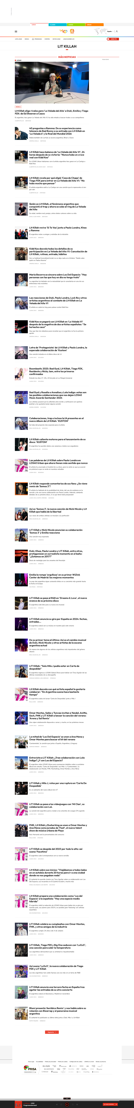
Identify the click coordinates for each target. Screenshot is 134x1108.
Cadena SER (81, 1066)
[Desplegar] (67, 1098)
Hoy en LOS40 (56, 39)
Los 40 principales (55, 1066)
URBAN (89, 25)
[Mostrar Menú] (17, 31)
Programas (38, 39)
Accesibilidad (39, 1061)
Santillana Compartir (73, 1066)
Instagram (56, 1042)
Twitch (74, 1042)
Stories (77, 1042)
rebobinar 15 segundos (61, 1104)
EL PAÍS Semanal (84, 1068)
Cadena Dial (78, 1068)
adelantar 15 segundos (73, 1104)
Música (27, 39)
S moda (78, 1071)
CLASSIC (52, 25)
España (109, 31)
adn (93, 1066)
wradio (64, 1068)
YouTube (63, 1042)
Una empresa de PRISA (30, 1067)
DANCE (71, 25)
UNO (58, 1068)
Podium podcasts (63, 1071)
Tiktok (59, 1042)
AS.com (86, 1066)
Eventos (47, 39)
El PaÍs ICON (70, 1071)
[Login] (117, 31)
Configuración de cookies (76, 1061)
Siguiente (51, 1032)
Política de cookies (63, 1061)
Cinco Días (71, 1068)
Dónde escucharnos (101, 1061)
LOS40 (34, 25)
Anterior (57, 1104)
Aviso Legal (31, 1061)
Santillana (63, 1066)
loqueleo (86, 1071)
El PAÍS (46, 1066)
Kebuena (98, 1068)
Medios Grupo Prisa (29, 1072)
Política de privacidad (50, 1061)
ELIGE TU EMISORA (109, 1104)
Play (67, 1104)
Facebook (70, 1042)
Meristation (95, 1071)
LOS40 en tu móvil (89, 1061)
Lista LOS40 (18, 39)
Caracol (99, 1066)
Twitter (67, 1042)
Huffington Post (48, 1068)
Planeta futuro (91, 1068)
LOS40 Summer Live (68, 39)
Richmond (45, 1071)
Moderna (54, 1071)
